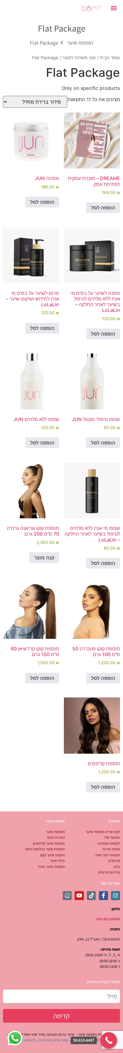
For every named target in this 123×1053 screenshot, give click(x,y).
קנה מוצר (44, 558)
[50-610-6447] (109, 1040)
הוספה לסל (103, 208)
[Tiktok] (91, 895)
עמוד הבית (110, 57)
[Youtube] (79, 895)
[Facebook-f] (103, 895)
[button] (114, 8)
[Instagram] (115, 895)
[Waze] (67, 895)
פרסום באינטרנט (23, 1040)
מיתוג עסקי (69, 1040)
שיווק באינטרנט (49, 1040)
